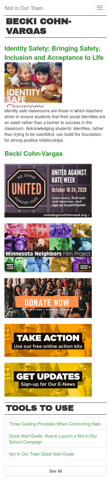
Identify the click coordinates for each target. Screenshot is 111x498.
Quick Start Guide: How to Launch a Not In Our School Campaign (53, 439)
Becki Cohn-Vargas (33, 153)
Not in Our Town (24, 7)
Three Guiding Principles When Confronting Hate (55, 424)
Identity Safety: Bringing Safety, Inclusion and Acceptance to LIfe (54, 52)
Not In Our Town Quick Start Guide (41, 454)
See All (55, 471)
